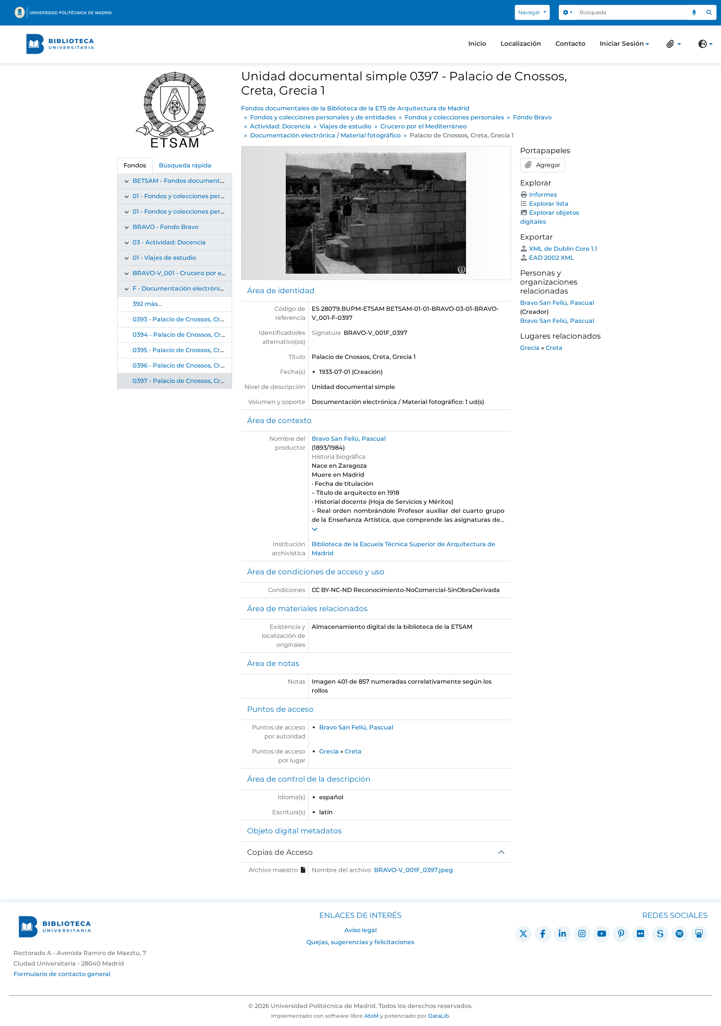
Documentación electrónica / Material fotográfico (325, 135)
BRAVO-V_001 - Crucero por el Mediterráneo (199, 273)
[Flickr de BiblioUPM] (640, 934)
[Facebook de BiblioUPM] (543, 934)
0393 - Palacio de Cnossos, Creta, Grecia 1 (194, 319)
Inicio (477, 43)
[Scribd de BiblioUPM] (660, 934)
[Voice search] (694, 12)
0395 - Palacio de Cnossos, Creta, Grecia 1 (194, 350)
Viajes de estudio (345, 126)
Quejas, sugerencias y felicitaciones (360, 942)
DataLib (438, 1015)
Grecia (329, 751)
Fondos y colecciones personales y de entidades (323, 117)
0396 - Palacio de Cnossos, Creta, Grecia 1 (195, 365)
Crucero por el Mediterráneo (423, 126)
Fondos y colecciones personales (454, 117)
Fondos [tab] (135, 165)
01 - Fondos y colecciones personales (188, 211)
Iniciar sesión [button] (622, 44)
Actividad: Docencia (280, 126)
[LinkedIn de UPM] (562, 934)
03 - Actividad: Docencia (169, 242)
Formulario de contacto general (62, 974)
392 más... (147, 303)
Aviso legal (360, 930)
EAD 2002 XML (551, 257)
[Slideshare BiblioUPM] (699, 934)
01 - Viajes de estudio (164, 257)
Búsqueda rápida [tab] (185, 165)
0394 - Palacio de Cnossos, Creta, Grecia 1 (195, 334)
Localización (521, 43)
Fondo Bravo (532, 117)
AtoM (371, 1015)
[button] (672, 44)
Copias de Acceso (280, 852)
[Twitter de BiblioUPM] (523, 934)
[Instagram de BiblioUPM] (582, 934)
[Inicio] (60, 44)
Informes (543, 194)
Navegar (530, 12)
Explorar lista (549, 203)
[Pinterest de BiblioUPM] (621, 934)
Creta (353, 751)
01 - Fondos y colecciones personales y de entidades (211, 196)
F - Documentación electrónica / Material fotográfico (212, 288)
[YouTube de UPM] (601, 934)
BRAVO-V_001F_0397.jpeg (413, 870)
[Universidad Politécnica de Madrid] (63, 12)
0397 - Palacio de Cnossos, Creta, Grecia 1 (195, 380)
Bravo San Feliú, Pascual (349, 438)
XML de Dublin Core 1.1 (563, 248)
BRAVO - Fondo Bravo (166, 227)
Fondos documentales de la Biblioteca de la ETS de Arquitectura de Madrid (355, 108)
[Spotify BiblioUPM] (679, 934)
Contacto (570, 43)
